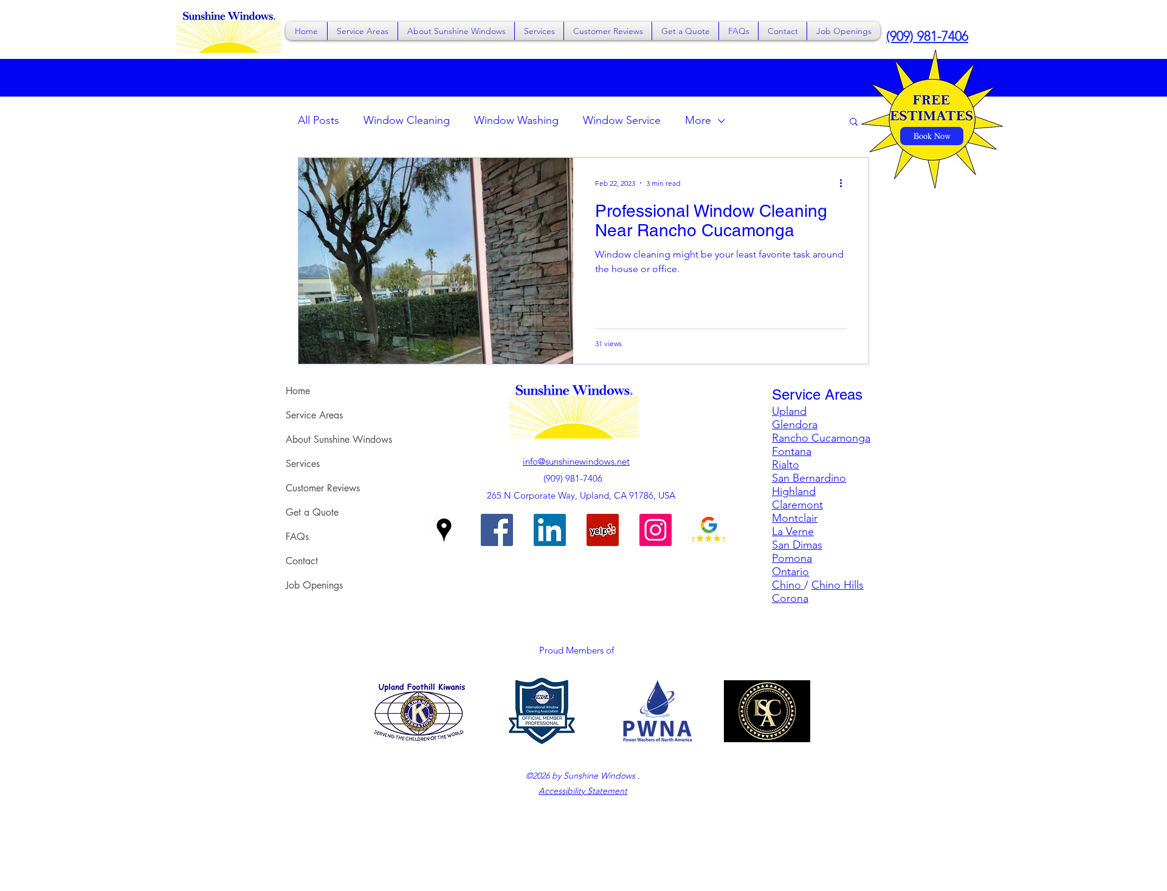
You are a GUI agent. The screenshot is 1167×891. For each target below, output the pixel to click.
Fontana (791, 451)
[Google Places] (444, 530)
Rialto (785, 464)
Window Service (622, 120)
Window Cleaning (406, 120)
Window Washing (516, 120)
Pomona (792, 558)
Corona (790, 598)
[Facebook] (497, 530)
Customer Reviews (323, 488)
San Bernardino (809, 478)
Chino (788, 585)
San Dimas (797, 544)
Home (298, 390)
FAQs (297, 536)
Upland (789, 411)
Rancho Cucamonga (821, 438)
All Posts (318, 120)
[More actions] (845, 183)
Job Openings (314, 585)
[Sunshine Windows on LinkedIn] (550, 530)
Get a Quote (312, 512)
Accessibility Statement (583, 790)
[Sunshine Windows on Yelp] (603, 530)
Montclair (795, 518)
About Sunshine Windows (339, 439)
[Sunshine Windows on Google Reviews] (708, 530)
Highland (794, 491)
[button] (363, 31)
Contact (302, 561)
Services (303, 463)
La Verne (793, 531)
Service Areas (314, 415)
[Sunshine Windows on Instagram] (655, 530)
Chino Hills (837, 585)
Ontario (790, 571)
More (698, 120)
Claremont (797, 504)
